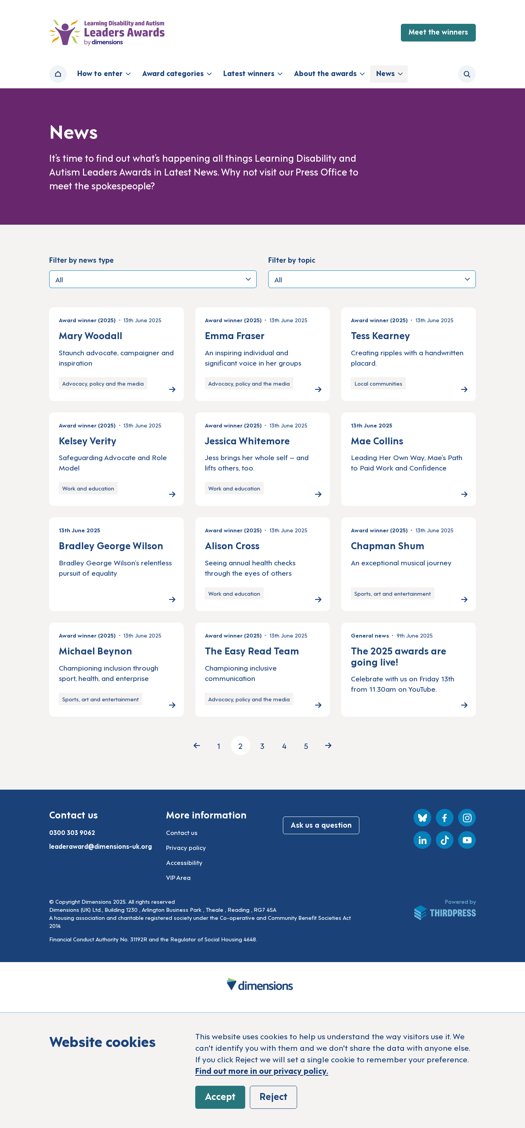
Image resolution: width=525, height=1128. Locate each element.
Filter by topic (291, 259)
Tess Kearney (380, 335)
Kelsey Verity (87, 440)
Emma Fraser (234, 335)
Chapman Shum (387, 545)
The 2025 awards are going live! (398, 655)
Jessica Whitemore (247, 440)
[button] (103, 74)
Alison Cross (232, 545)
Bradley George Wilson (111, 545)
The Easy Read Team (252, 650)
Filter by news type (81, 259)
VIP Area (178, 877)
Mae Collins (377, 440)
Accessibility (184, 862)
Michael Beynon (95, 650)
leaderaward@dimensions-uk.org (100, 846)
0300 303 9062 (72, 832)
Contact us (182, 832)
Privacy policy (186, 847)
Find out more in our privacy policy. (261, 1070)
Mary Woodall (90, 335)
